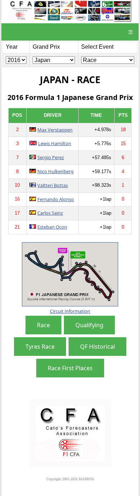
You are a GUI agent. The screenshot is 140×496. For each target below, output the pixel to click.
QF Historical (97, 346)
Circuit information (70, 311)
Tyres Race (40, 346)
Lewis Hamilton (54, 143)
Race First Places (70, 368)
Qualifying (89, 325)
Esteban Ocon (52, 227)
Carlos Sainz (50, 213)
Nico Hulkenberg (55, 171)
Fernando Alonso (55, 199)
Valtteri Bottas (52, 185)
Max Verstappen (55, 130)
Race (43, 325)
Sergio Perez (50, 157)
